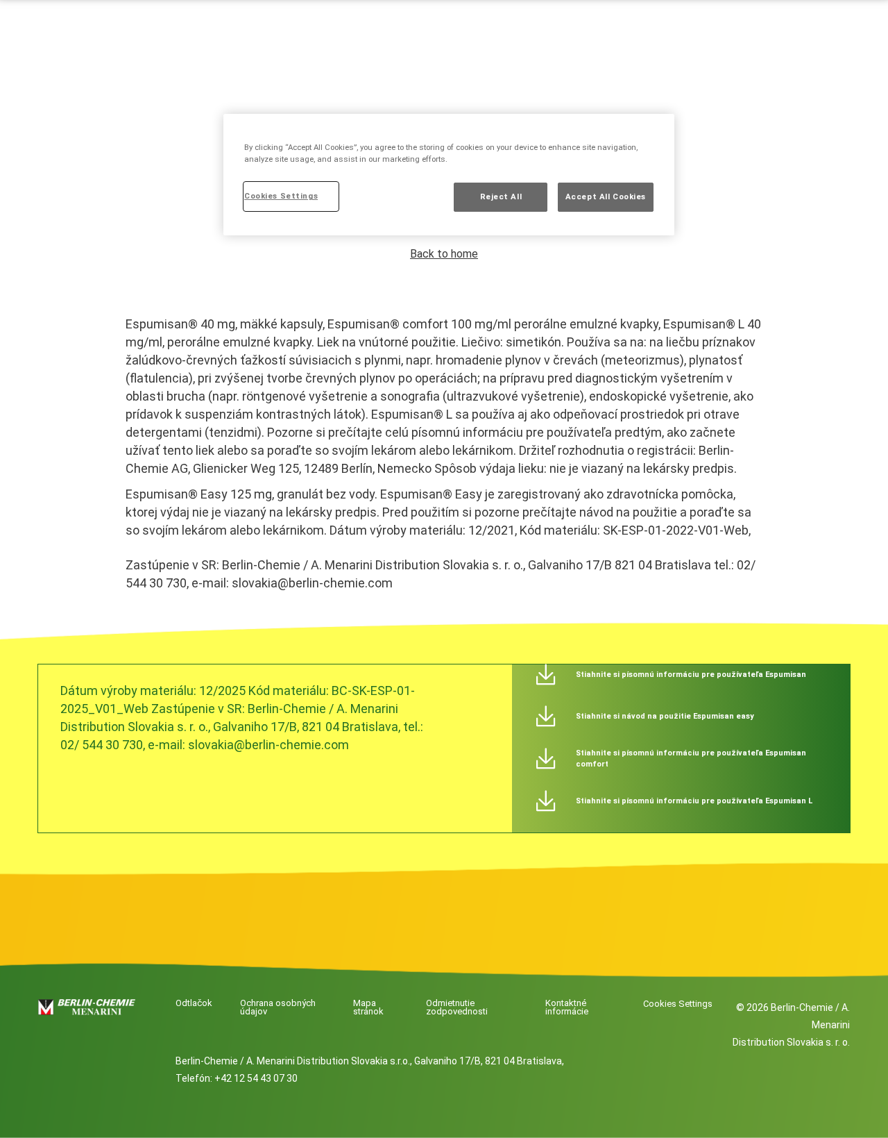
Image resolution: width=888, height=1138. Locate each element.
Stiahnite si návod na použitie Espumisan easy (665, 716)
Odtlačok (194, 1003)
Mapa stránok (368, 1007)
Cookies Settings (677, 1003)
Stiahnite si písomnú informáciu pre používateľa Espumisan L (694, 800)
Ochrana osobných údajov (278, 1007)
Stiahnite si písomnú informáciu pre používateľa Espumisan (691, 674)
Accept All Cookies (605, 196)
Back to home (444, 253)
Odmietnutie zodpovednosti (457, 1007)
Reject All (501, 196)
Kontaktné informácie (566, 1007)
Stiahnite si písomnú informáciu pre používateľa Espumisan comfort (691, 758)
